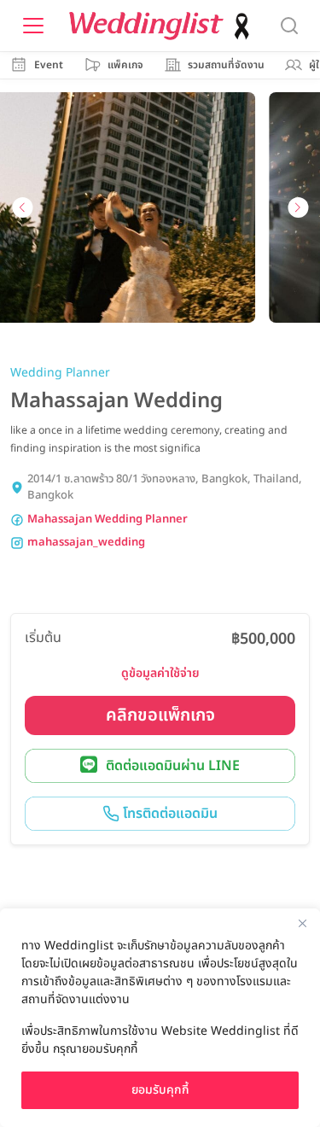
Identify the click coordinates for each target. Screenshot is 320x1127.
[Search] (289, 25)
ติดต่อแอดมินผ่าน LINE (173, 766)
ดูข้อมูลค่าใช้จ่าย (160, 673)
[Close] (302, 923)
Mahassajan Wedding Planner (107, 519)
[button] (22, 207)
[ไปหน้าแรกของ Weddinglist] (163, 26)
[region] (160, 1017)
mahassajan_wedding (86, 542)
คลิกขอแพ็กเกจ (160, 715)
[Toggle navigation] (33, 25)
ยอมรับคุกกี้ (160, 1090)
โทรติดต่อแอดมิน (168, 813)
